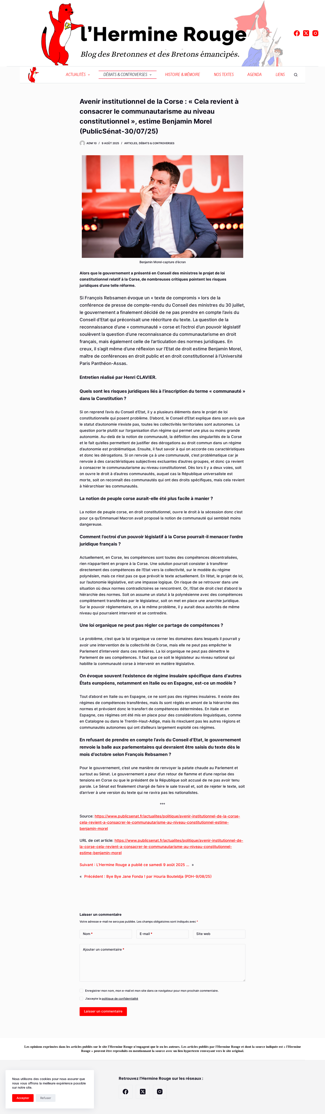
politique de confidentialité (120, 998)
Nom (88, 934)
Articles (130, 143)
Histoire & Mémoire (182, 74)
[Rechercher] (295, 74)
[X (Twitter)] (306, 33)
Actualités (76, 74)
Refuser (45, 1098)
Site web (203, 934)
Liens (280, 74)
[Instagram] (315, 33)
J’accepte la (111, 998)
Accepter (23, 1098)
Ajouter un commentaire (103, 949)
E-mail (146, 934)
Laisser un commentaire (103, 1011)
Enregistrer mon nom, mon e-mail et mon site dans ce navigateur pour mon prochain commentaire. (152, 990)
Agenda (254, 74)
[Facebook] (297, 33)
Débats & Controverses (125, 74)
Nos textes (224, 74)
